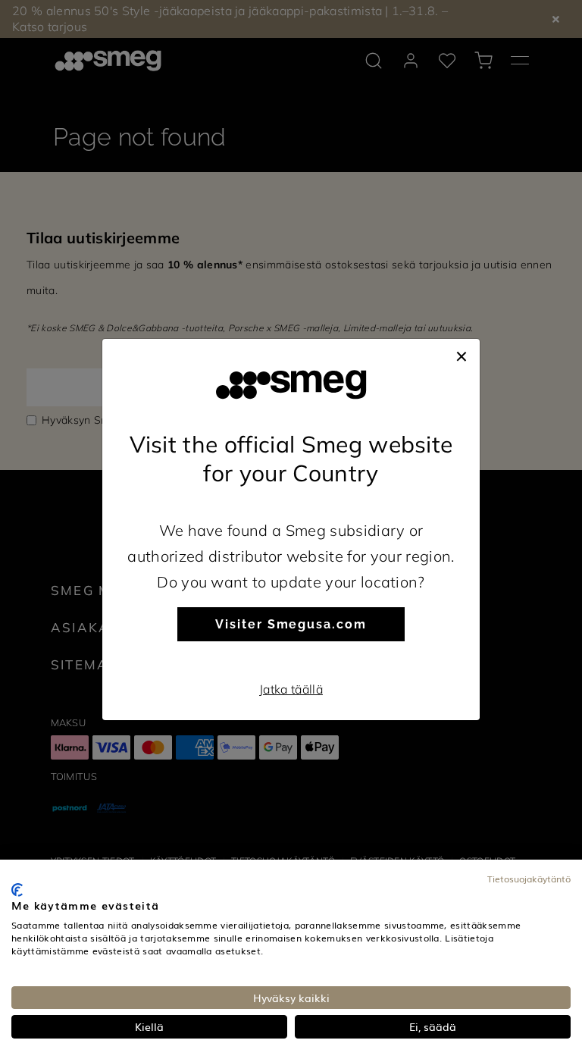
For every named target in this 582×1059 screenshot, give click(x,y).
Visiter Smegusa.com (290, 624)
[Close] (461, 354)
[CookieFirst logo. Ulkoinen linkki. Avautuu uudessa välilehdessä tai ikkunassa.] (17, 890)
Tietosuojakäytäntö (529, 878)
